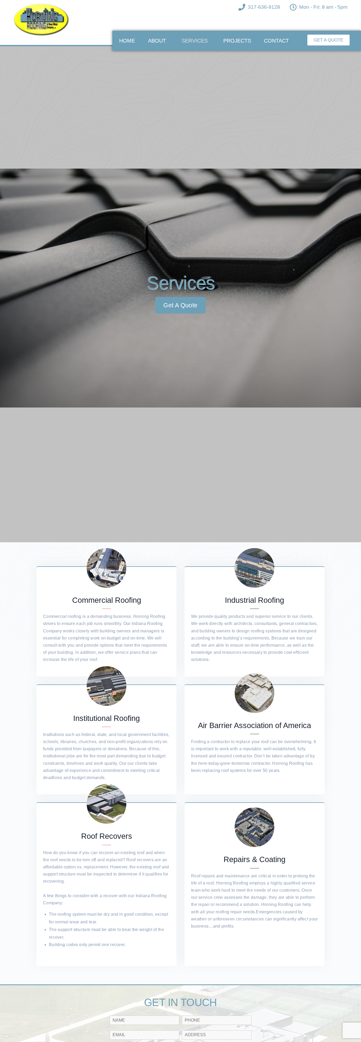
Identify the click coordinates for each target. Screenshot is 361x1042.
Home (127, 41)
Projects (237, 41)
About (157, 41)
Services (195, 41)
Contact (276, 41)
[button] (328, 40)
